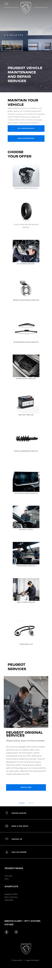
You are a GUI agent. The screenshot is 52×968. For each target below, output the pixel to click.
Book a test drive (11, 897)
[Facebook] (6, 932)
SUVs (7, 879)
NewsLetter (9, 900)
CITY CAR (8, 876)
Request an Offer (11, 894)
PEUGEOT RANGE (14, 868)
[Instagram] (16, 932)
